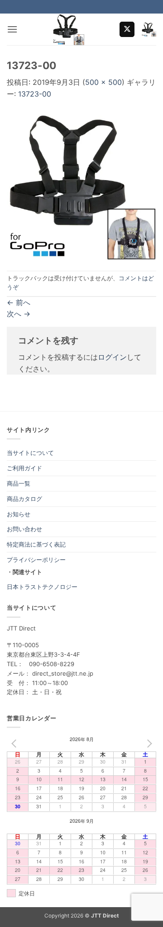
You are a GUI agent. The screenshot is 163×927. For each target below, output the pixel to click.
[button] (12, 29)
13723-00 (34, 93)
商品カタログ (24, 498)
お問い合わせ (24, 529)
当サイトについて (30, 452)
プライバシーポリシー (36, 559)
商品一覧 (18, 483)
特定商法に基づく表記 (36, 544)
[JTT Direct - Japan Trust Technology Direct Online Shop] (68, 29)
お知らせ (18, 514)
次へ (18, 313)
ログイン (112, 357)
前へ (18, 302)
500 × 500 (103, 82)
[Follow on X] (127, 29)
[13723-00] (81, 184)
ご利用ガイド (24, 468)
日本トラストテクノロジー (42, 586)
